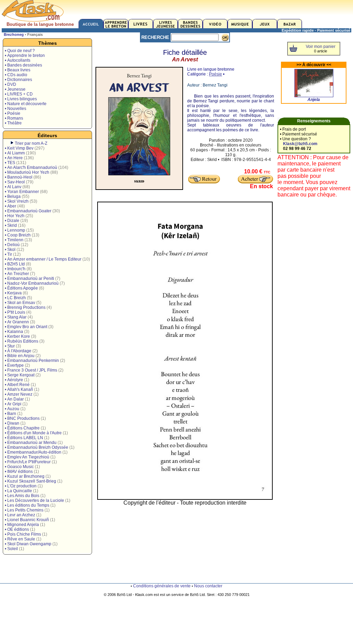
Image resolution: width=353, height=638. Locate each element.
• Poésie (12, 113)
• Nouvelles (15, 108)
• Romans (14, 118)
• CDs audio (16, 74)
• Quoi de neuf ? (20, 50)
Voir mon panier (320, 46)
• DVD (10, 84)
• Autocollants (17, 60)
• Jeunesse (15, 89)
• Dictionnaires (18, 79)
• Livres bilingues (21, 99)
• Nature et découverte (26, 103)
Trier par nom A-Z (31, 143)
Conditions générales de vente (162, 586)
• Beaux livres (17, 70)
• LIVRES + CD (19, 94)
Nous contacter (208, 586)
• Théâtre (13, 123)
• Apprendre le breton (25, 55)
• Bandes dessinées (23, 65)
